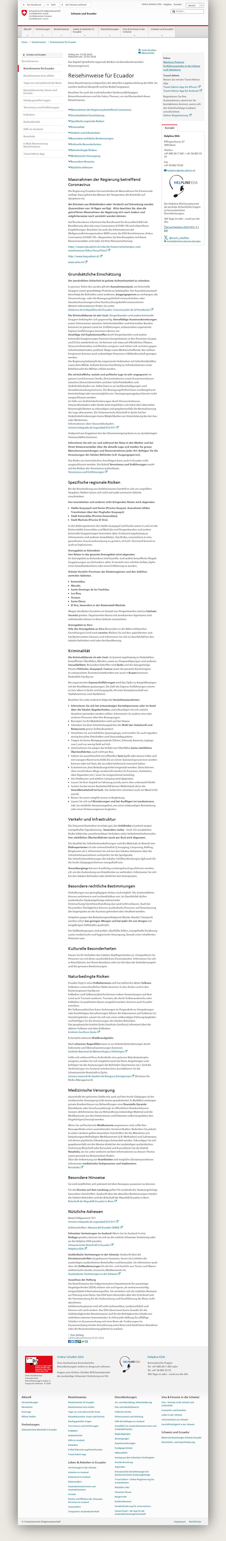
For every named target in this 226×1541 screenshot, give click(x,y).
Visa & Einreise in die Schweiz (134, 30)
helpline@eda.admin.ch (181, 170)
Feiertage (26, 1412)
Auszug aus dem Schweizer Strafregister (134, 1457)
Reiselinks (74, 1167)
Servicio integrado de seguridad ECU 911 (91, 1221)
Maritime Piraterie (173, 62)
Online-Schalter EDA (70, 1357)
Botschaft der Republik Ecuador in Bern (91, 1201)
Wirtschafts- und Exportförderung (178, 1442)
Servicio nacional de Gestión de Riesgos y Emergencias (99, 1076)
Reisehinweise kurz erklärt (81, 1407)
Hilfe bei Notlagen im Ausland (129, 1421)
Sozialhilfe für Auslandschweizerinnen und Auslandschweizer (135, 1427)
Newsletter (27, 1407)
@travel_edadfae (179, 237)
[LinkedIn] (76, 1341)
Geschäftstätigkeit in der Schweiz (178, 1424)
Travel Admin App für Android (180, 90)
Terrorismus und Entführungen (86, 471)
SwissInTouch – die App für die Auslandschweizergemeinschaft (130, 1512)
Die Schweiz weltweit (76, 5)
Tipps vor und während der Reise (84, 1412)
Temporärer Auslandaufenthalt (83, 1511)
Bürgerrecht (121, 1496)
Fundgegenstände (123, 1448)
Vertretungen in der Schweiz (82, 1467)
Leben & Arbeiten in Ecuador (83, 30)
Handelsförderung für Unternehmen (133, 1506)
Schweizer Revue (123, 1492)
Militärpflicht (121, 1453)
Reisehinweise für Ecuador (81, 1402)
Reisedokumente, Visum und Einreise (86, 1416)
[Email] (86, 1341)
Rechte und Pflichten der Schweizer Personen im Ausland (85, 1500)
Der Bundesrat (34, 5)
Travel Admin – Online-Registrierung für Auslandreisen (134, 1481)
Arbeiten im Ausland (78, 1472)
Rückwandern (75, 1481)
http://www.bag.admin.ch (83, 256)
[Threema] (80, 1341)
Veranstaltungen (30, 1402)
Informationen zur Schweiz (175, 1419)
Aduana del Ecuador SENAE (103, 1227)
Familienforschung (124, 1462)
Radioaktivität (75, 1435)
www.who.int (76, 262)
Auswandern (74, 1507)
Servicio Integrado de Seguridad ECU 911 (91, 427)
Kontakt (168, 127)
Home (25, 42)
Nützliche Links (122, 1487)
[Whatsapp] (83, 1341)
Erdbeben (73, 1431)
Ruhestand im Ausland (79, 1477)
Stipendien (120, 1467)
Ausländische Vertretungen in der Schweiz (92, 1273)
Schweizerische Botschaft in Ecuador (89, 1244)
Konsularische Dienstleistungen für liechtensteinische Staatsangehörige (132, 1473)
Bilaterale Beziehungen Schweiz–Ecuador (182, 1437)
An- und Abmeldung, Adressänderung (133, 1402)
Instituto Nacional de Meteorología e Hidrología (96, 1051)
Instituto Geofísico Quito (82, 1032)
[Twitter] (73, 1341)
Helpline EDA (76, 1248)
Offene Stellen (29, 1416)
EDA (53, 5)
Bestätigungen (122, 1438)
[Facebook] (70, 1341)
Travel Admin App (77, 1454)
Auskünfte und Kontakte (174, 1410)
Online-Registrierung (175, 115)
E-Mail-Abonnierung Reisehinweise (85, 1449)
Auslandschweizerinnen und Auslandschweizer (82, 1488)
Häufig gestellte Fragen (79, 1421)
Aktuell (27, 29)
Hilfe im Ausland (76, 1440)
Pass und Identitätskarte (127, 1407)
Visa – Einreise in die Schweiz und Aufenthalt (178, 1404)
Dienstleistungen (110, 29)
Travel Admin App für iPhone (180, 86)
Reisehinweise (61, 29)
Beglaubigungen (123, 1434)
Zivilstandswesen (123, 1501)
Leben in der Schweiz (172, 1415)
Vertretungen (42, 29)
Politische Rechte (123, 1412)
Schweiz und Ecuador (162, 29)
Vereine (72, 1494)
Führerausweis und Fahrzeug (129, 1416)
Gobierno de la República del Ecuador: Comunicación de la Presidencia (109, 309)
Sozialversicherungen (125, 1443)
